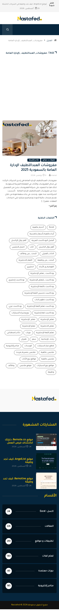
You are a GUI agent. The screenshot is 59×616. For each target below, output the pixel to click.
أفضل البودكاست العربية (43, 241)
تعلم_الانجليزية (47, 326)
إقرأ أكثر (53, 206)
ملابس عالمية (47, 359)
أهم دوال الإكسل (18, 241)
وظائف (11, 366)
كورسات (28, 346)
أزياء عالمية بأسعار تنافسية (42, 234)
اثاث (32, 247)
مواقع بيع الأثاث (29, 359)
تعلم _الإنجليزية (28, 320)
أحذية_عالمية (38, 227)
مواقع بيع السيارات (45, 366)
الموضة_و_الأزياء (46, 267)
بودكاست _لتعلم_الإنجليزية (42, 280)
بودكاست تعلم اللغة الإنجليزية (40, 306)
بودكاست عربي (15, 306)
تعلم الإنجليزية (28, 326)
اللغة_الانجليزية (25, 260)
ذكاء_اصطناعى (13, 333)
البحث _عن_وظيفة (46, 260)
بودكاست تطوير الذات (44, 300)
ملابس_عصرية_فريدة (26, 352)
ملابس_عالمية (47, 352)
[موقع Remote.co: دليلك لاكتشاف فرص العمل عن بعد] (46, 442)
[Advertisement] (29, 92)
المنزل (49, 41)
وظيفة (51, 372)
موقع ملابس (25, 366)
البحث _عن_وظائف (28, 254)
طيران (24, 339)
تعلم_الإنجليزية (47, 320)
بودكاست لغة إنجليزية (44, 313)
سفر (34, 339)
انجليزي (30, 267)
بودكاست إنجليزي (16, 280)
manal (54, 176)
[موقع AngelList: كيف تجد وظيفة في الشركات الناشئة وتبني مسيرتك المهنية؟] (46, 461)
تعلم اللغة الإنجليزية (45, 333)
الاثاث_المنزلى (48, 254)
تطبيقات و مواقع (49, 160)
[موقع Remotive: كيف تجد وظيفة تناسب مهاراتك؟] (46, 481)
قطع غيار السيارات (45, 346)
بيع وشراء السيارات (20, 313)
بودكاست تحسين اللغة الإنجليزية (39, 293)
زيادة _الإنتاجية (47, 339)
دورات (28, 333)
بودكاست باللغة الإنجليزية (42, 287)
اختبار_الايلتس (18, 247)
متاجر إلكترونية (34, 160)
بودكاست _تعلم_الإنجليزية (42, 273)
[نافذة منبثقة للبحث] (7, 29)
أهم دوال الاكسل (46, 247)
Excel (51, 227)
